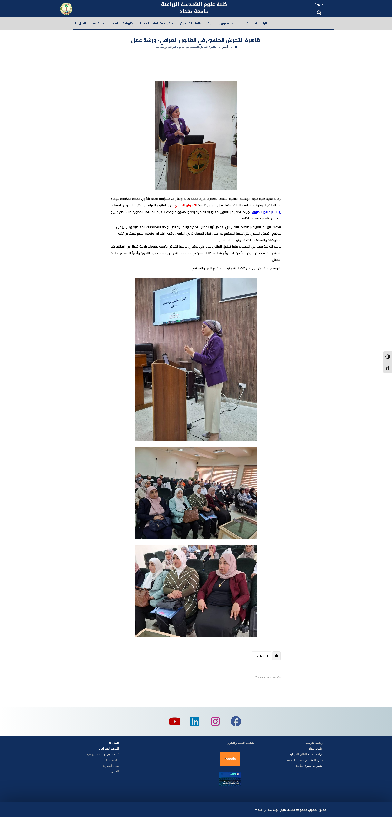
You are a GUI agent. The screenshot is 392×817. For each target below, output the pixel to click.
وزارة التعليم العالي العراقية (306, 754)
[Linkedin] (195, 721)
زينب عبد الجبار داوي (266, 212)
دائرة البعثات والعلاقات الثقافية (304, 760)
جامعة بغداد (316, 748)
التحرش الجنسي (185, 205)
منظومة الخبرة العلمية (309, 765)
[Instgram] (215, 721)
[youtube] (174, 721)
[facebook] (236, 721)
